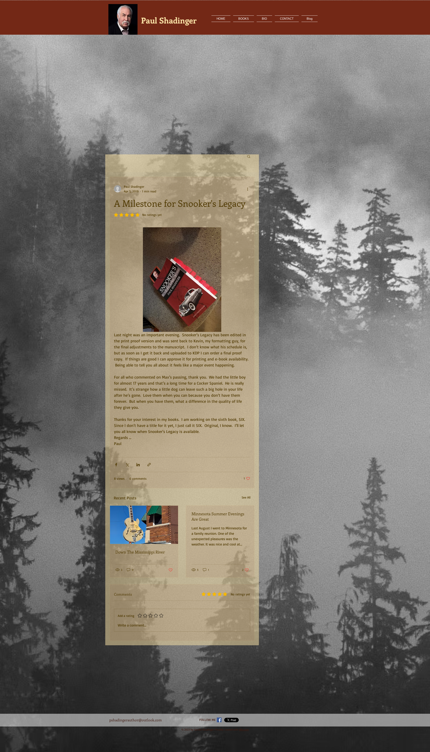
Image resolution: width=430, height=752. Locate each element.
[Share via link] (149, 464)
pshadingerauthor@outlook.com (135, 720)
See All (246, 497)
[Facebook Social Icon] (219, 720)
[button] (249, 156)
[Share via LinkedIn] (138, 464)
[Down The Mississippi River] (144, 525)
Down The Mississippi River (140, 552)
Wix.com (244, 729)
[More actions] (247, 189)
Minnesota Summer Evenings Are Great (217, 516)
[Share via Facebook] (116, 464)
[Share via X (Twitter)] (127, 464)
